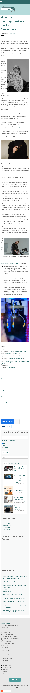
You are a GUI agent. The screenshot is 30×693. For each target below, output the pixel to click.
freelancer (7, 361)
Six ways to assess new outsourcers (17, 351)
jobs (16, 361)
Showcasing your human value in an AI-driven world (15, 573)
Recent (5, 463)
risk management (14, 363)
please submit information (19, 126)
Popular (11, 463)
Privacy (26, 685)
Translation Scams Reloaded (16, 358)
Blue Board (22, 277)
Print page (15, 687)
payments (20, 361)
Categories (18, 463)
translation (7, 525)
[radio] (15, 443)
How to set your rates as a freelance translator (14, 598)
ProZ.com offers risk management (9, 263)
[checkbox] (15, 446)
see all (3, 532)
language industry (5, 363)
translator (12, 361)
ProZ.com (6, 527)
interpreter (6, 529)
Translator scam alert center (14, 127)
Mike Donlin (12, 33)
